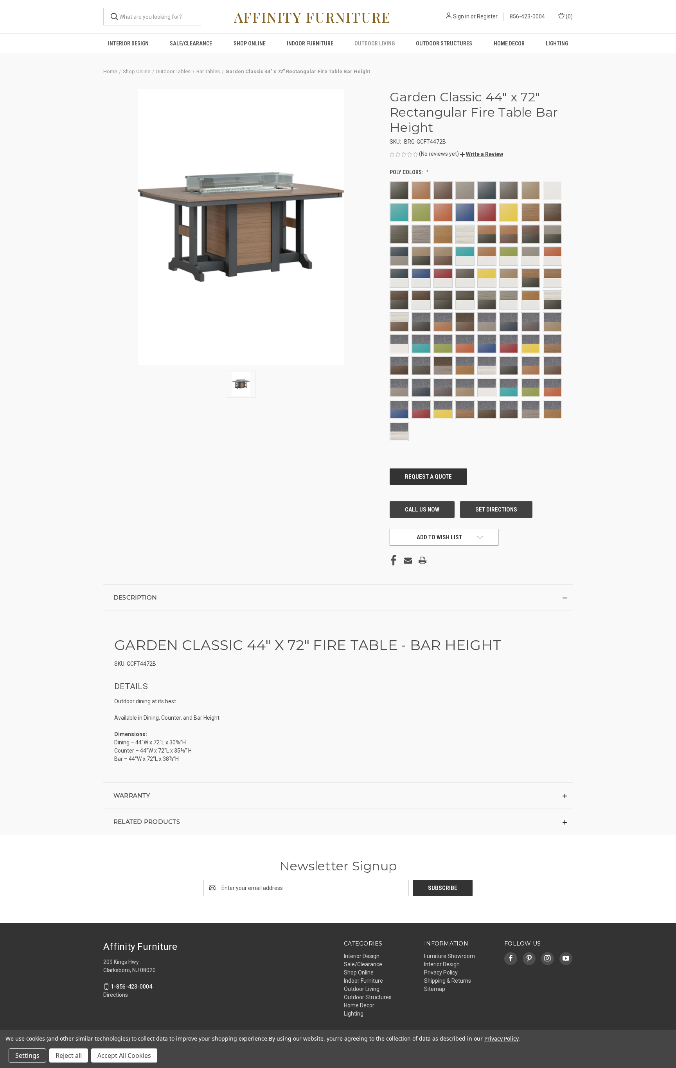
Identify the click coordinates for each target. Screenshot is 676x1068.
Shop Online (250, 43)
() (569, 16)
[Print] (422, 560)
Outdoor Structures (444, 43)
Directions (115, 995)
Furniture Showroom (449, 956)
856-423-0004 (527, 16)
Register (487, 16)
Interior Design (128, 43)
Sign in (461, 16)
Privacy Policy (441, 972)
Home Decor (509, 43)
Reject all (69, 1055)
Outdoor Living (374, 43)
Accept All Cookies (124, 1055)
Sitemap (434, 989)
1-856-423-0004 (131, 986)
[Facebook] (393, 560)
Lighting (557, 43)
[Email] (408, 560)
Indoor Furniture (310, 43)
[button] (481, 154)
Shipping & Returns (447, 981)
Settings (27, 1055)
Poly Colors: (407, 172)
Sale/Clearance (191, 43)
